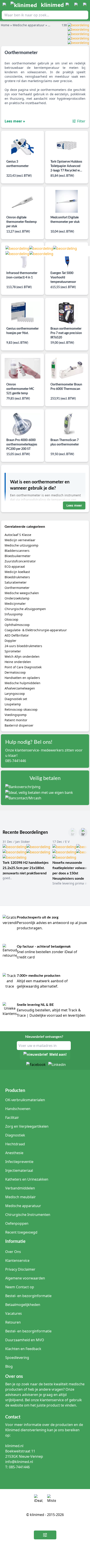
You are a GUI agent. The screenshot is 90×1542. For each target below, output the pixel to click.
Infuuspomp (14, 614)
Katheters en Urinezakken (26, 1179)
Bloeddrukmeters (17, 577)
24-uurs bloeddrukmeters (23, 646)
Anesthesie (14, 1152)
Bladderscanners (17, 550)
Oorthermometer (17, 588)
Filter (81, 121)
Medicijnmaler (15, 603)
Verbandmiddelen (20, 1188)
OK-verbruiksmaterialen (25, 1099)
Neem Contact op (19, 1287)
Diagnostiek (15, 1135)
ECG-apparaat (15, 566)
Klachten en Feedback (23, 1348)
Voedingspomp (16, 715)
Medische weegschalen (22, 593)
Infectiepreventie (19, 1161)
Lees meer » (15, 121)
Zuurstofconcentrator (20, 561)
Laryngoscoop (15, 693)
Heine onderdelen (18, 662)
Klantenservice (17, 1260)
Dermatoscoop (15, 672)
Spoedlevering (17, 1357)
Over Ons (13, 1251)
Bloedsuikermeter (18, 556)
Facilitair (12, 1117)
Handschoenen (17, 1108)
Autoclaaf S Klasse (18, 535)
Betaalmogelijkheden (22, 1304)
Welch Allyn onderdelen (22, 656)
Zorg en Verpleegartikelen (26, 1126)
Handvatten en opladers (22, 678)
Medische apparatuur (23, 1205)
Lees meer (74, 505)
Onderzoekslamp (17, 598)
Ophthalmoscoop (17, 625)
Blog (9, 1366)
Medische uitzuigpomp (21, 545)
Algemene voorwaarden (25, 1278)
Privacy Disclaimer (20, 1269)
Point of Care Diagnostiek (23, 667)
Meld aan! (58, 1054)
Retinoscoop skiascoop (21, 709)
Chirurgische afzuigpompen (25, 609)
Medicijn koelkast (17, 572)
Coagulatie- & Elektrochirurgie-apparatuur (36, 630)
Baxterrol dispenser (19, 725)
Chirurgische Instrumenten (27, 1214)
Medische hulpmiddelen (22, 683)
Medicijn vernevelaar (20, 540)
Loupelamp (13, 704)
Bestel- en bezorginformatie (28, 1295)
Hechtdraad (15, 1144)
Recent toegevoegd (21, 1232)
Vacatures (13, 1313)
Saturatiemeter (16, 582)
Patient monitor (16, 720)
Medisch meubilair (20, 1197)
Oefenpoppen (16, 1223)
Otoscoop (11, 619)
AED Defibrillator (17, 635)
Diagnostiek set (16, 699)
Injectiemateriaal (19, 1170)
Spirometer (13, 651)
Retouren (13, 1322)
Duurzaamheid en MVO (24, 1339)
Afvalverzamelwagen (20, 688)
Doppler (10, 641)
